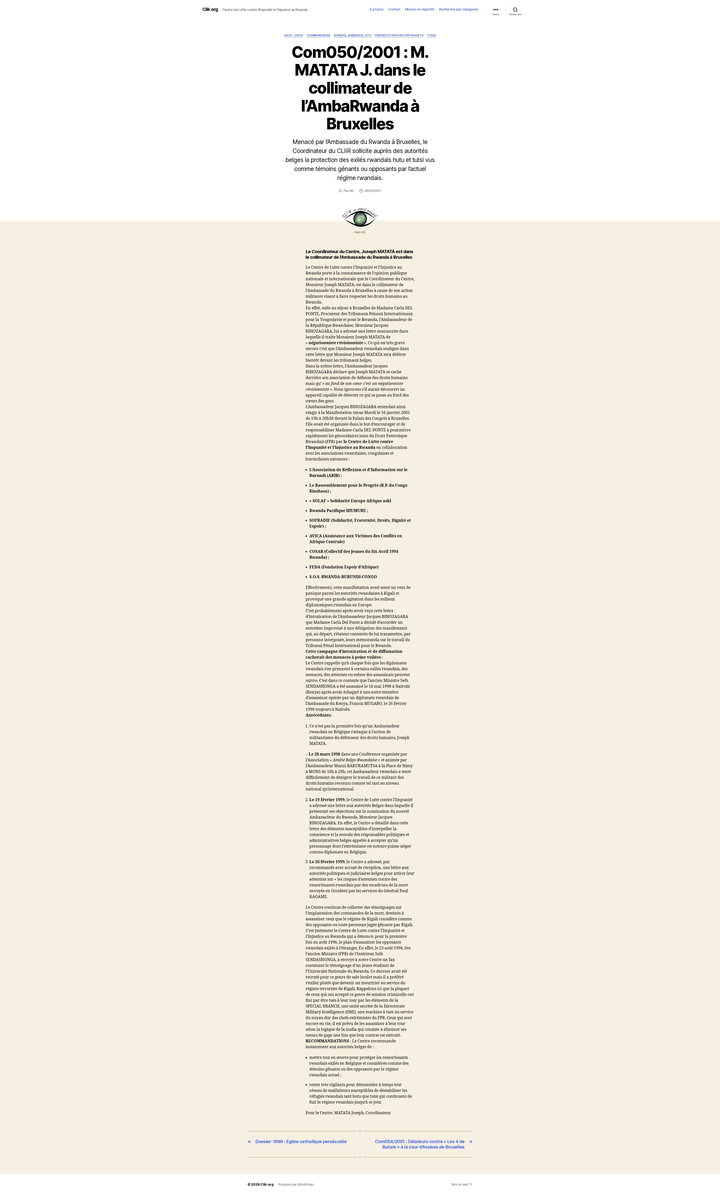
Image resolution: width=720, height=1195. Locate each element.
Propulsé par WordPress (296, 1184)
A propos (376, 9)
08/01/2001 (372, 191)
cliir (351, 191)
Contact (394, 9)
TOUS (431, 35)
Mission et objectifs (419, 9)
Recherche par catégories (458, 9)
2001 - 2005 (293, 35)
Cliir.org (210, 9)
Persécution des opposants (399, 35)
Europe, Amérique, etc (353, 35)
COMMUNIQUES (318, 35)
